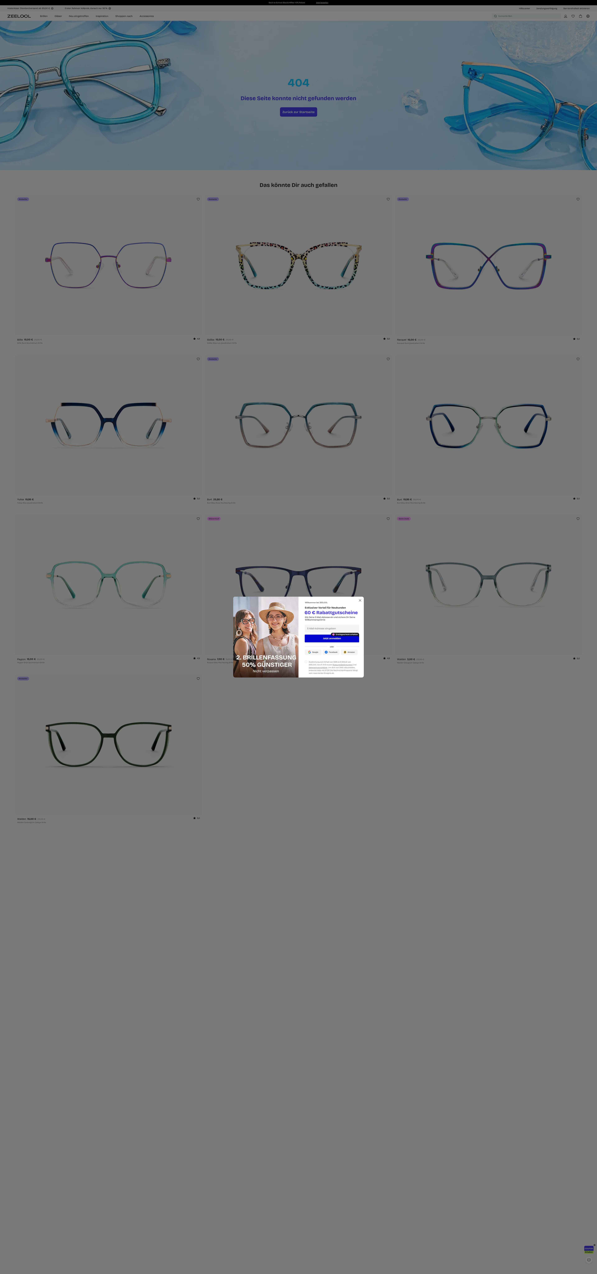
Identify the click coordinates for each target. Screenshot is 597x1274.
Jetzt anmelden (332, 638)
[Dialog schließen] (360, 600)
